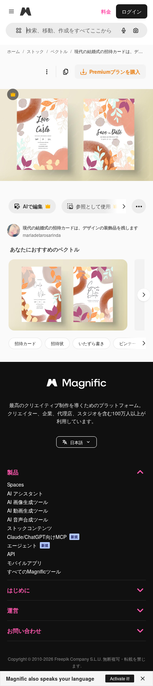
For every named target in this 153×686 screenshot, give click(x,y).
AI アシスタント (25, 493)
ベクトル (59, 51)
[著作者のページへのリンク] (13, 231)
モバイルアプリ (24, 562)
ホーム (13, 51)
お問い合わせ (24, 631)
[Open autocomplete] (16, 30)
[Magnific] (76, 384)
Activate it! (120, 678)
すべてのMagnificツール (34, 571)
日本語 (76, 442)
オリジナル (49, 95)
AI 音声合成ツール (27, 519)
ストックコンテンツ (29, 527)
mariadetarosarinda (42, 235)
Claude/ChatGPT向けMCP (42, 536)
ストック (35, 51)
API (11, 553)
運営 (13, 610)
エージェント (27, 545)
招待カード (25, 343)
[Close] (142, 678)
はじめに (18, 590)
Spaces (15, 484)
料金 (106, 11)
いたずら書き (91, 343)
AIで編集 (28, 208)
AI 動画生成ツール (27, 510)
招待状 (57, 343)
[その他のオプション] (46, 71)
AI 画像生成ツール (27, 501)
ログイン (132, 11)
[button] (76, 442)
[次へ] (123, 206)
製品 (13, 472)
